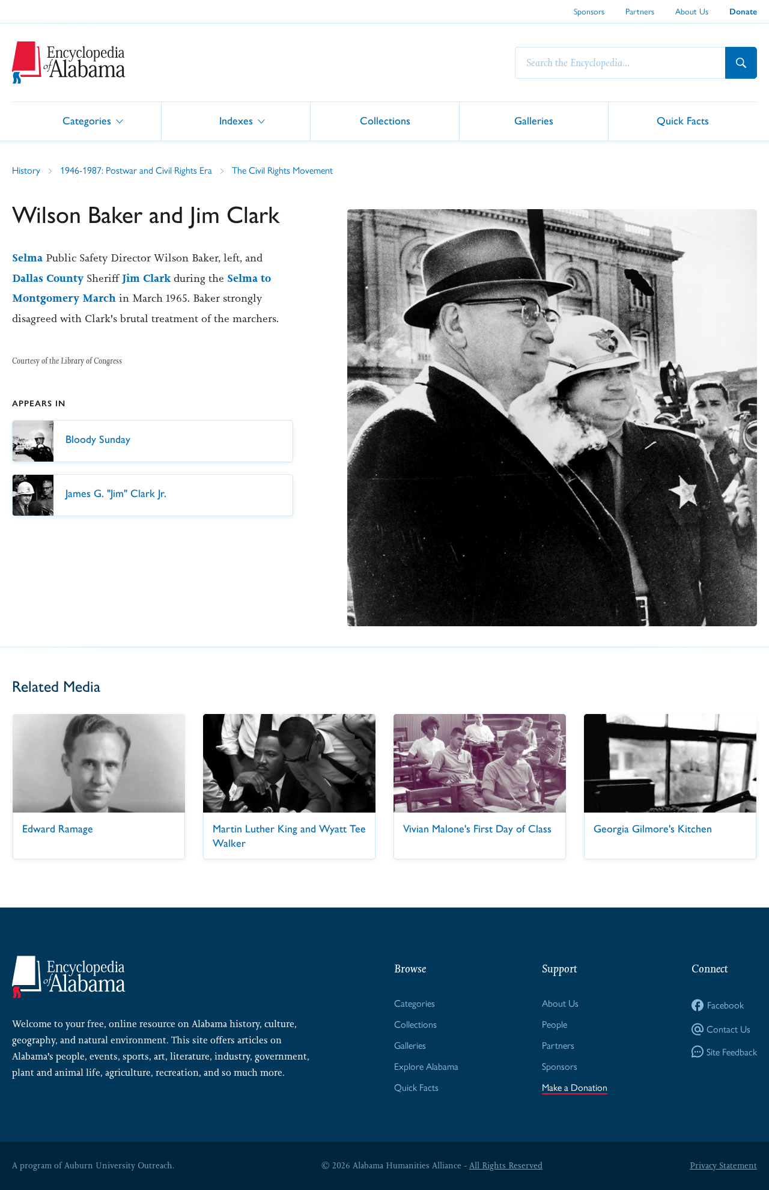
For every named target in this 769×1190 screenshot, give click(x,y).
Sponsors (589, 11)
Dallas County (48, 278)
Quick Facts (683, 120)
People (554, 1024)
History (26, 170)
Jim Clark (146, 278)
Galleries (533, 120)
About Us (691, 11)
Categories (86, 120)
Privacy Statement (723, 1165)
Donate (743, 12)
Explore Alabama (426, 1066)
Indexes (236, 120)
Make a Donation (574, 1087)
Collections (385, 120)
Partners (639, 11)
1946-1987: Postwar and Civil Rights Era (136, 170)
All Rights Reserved (506, 1165)
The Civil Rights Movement (282, 170)
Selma (27, 258)
